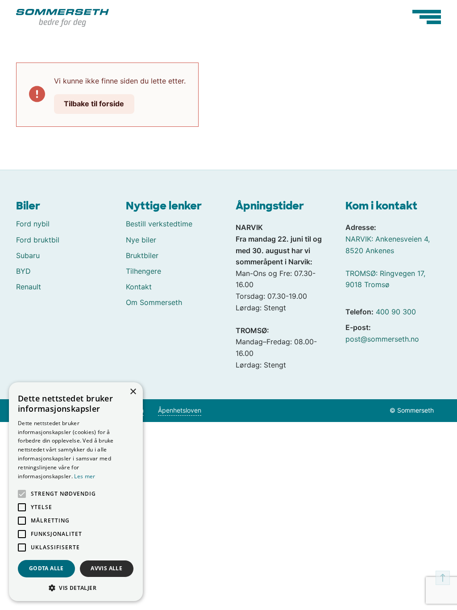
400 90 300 (396, 311)
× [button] (132, 392)
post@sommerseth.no (382, 338)
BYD (23, 271)
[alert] (76, 491)
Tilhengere (143, 271)
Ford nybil (33, 223)
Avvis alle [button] (106, 568)
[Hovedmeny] (426, 17)
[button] (76, 587)
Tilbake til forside (94, 103)
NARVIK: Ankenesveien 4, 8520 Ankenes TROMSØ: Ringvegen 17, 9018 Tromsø (387, 261)
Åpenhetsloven (179, 410)
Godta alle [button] (46, 568)
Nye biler (141, 239)
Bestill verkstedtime (159, 223)
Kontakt (139, 286)
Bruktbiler (142, 255)
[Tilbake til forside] (62, 17)
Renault (28, 286)
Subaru (28, 255)
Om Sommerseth (154, 302)
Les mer (84, 476)
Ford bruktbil (37, 239)
